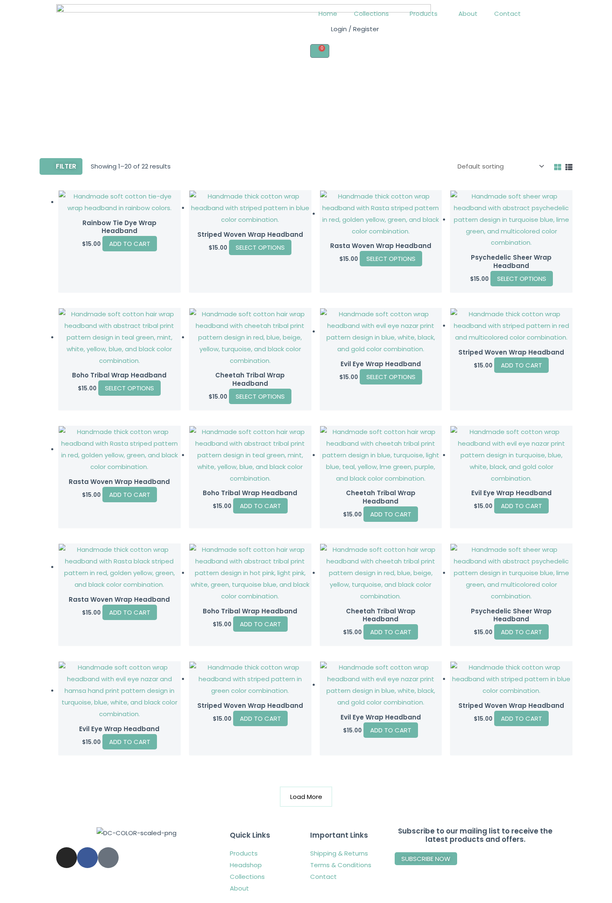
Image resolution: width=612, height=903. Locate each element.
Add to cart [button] (129, 243)
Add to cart (521, 365)
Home (327, 13)
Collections (371, 13)
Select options (260, 247)
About (468, 13)
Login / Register (355, 29)
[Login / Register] (320, 33)
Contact (507, 13)
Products (424, 13)
